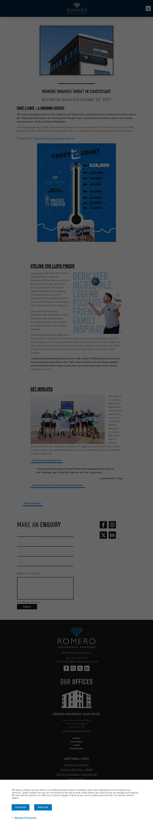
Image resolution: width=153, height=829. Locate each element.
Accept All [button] (20, 807)
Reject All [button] (43, 807)
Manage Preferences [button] (25, 817)
